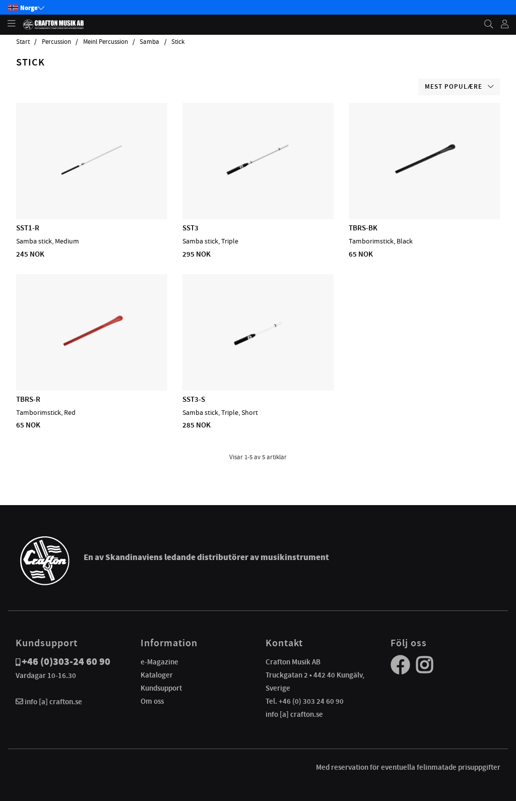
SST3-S (193, 399)
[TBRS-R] (91, 361)
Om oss (152, 701)
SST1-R (27, 228)
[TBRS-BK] (424, 190)
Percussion (56, 42)
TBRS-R (28, 399)
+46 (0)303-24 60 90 (66, 661)
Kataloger (157, 675)
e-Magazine (159, 662)
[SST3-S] (258, 361)
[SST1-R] (91, 190)
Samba (149, 42)
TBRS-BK (363, 228)
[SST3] (258, 190)
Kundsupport (161, 688)
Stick (177, 42)
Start (23, 42)
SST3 (190, 228)
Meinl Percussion (105, 42)
